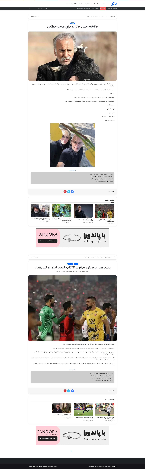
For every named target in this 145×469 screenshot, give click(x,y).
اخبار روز (102, 3)
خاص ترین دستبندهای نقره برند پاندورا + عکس (102, 179)
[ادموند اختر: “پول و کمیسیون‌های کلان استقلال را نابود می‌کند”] (83, 211)
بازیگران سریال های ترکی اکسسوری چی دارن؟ (102, 176)
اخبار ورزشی (95, 3)
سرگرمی (67, 3)
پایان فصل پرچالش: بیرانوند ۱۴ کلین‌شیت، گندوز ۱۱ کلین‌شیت (105, 220)
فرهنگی (105, 16)
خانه (113, 16)
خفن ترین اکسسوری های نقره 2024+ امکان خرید (101, 174)
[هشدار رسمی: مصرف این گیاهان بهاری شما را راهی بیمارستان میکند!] (61, 210)
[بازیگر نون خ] (72, 145)
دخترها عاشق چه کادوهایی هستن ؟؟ (104, 181)
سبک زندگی (74, 3)
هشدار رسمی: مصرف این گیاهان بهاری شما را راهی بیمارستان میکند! (61, 219)
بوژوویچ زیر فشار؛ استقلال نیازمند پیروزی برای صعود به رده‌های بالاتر (85, 8)
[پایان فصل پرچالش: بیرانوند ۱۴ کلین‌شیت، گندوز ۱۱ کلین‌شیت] (104, 211)
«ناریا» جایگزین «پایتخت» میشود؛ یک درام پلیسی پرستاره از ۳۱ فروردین (41, 218)
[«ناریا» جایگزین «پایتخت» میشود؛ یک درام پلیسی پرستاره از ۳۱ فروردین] (40, 210)
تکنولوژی (88, 3)
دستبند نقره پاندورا (73, 170)
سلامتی (81, 3)
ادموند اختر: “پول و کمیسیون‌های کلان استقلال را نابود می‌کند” (85, 219)
